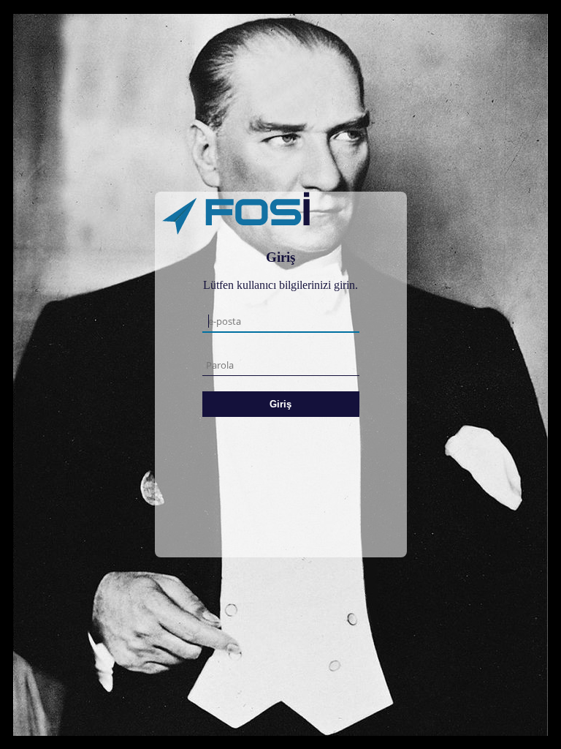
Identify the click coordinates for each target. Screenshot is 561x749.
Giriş (280, 404)
